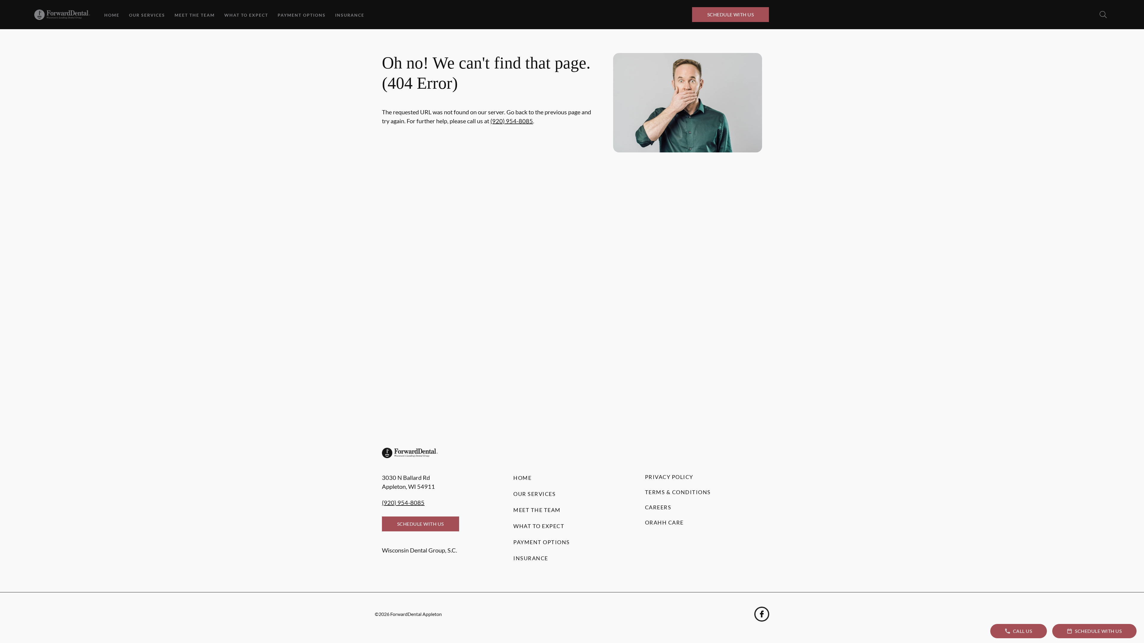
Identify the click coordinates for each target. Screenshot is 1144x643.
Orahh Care (664, 522)
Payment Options (302, 15)
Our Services (147, 15)
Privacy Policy (669, 477)
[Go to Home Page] (62, 15)
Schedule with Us (730, 14)
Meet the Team (195, 15)
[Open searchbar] (1103, 14)
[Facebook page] (761, 614)
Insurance (349, 15)
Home (111, 15)
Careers (658, 507)
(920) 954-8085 (511, 120)
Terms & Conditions (678, 492)
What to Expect (246, 15)
